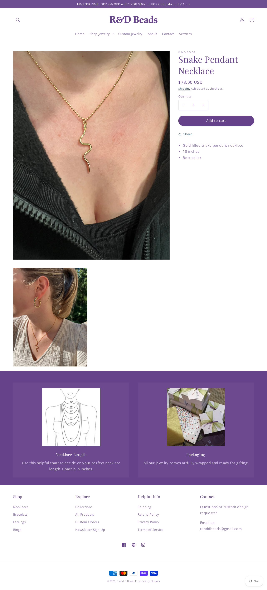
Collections (83, 507)
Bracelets (20, 514)
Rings (17, 530)
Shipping (184, 88)
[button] (18, 20)
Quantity (184, 96)
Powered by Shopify (147, 581)
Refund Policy (148, 514)
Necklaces (21, 507)
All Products (84, 514)
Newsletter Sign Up (90, 530)
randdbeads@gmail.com (221, 528)
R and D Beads (126, 581)
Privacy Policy (148, 522)
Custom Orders (87, 522)
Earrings (19, 522)
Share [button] (187, 134)
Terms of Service (151, 530)
